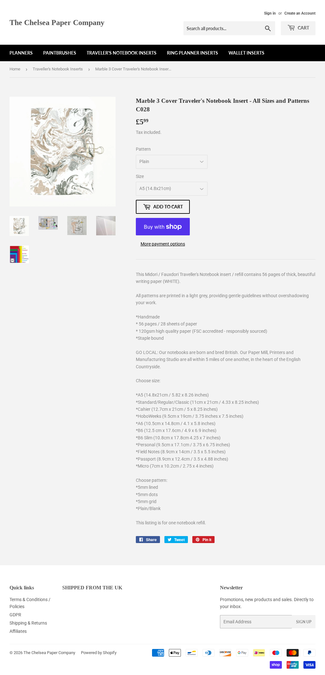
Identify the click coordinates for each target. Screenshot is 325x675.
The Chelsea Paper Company (57, 22)
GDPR (15, 614)
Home (15, 69)
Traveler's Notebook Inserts (121, 53)
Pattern (143, 149)
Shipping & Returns (28, 623)
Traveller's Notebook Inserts (58, 69)
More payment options (163, 243)
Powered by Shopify (98, 652)
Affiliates (18, 631)
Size (140, 176)
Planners (21, 53)
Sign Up (303, 621)
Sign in (270, 13)
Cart (303, 27)
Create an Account (299, 13)
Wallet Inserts (246, 53)
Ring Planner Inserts (192, 53)
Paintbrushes (59, 53)
